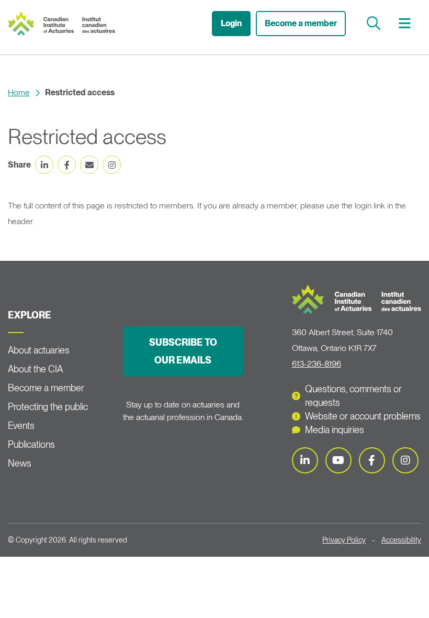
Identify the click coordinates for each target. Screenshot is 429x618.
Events (21, 425)
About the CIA (35, 368)
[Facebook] (372, 460)
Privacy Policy (344, 540)
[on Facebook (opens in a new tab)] (67, 165)
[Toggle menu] (406, 23)
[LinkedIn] (305, 460)
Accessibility (401, 540)
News (19, 463)
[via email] (89, 165)
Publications (31, 444)
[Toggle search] (375, 23)
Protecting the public (48, 406)
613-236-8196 (316, 364)
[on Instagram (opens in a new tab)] (112, 165)
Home (19, 92)
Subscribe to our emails (183, 351)
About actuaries (39, 350)
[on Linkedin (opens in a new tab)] (44, 165)
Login (231, 23)
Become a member (301, 23)
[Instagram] (405, 460)
